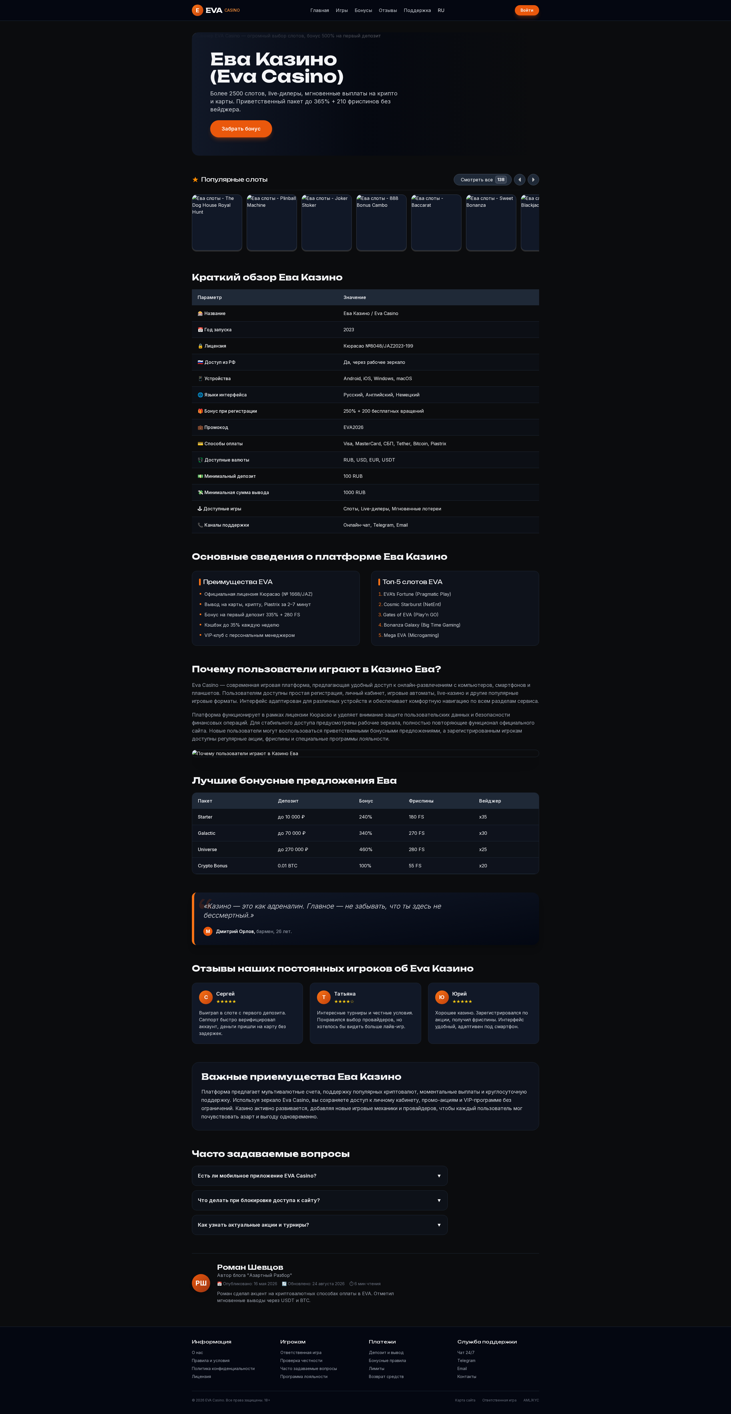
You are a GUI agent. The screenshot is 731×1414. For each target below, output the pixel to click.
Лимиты (376, 1368)
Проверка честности (301, 1360)
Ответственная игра (301, 1352)
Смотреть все (477, 179)
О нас (197, 1352)
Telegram (466, 1360)
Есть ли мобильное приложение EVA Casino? (320, 1176)
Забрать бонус (241, 129)
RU (441, 10)
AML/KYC (531, 1400)
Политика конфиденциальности (223, 1368)
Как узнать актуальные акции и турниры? (320, 1225)
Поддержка (417, 10)
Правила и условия (211, 1360)
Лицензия (201, 1376)
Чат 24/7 (466, 1352)
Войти (527, 10)
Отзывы (388, 10)
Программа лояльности (304, 1376)
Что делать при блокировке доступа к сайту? (320, 1200)
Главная (319, 10)
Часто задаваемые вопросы (308, 1368)
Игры (342, 10)
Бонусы (363, 10)
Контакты (466, 1376)
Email (462, 1368)
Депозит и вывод (386, 1352)
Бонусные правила (387, 1360)
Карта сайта (465, 1400)
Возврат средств (386, 1376)
